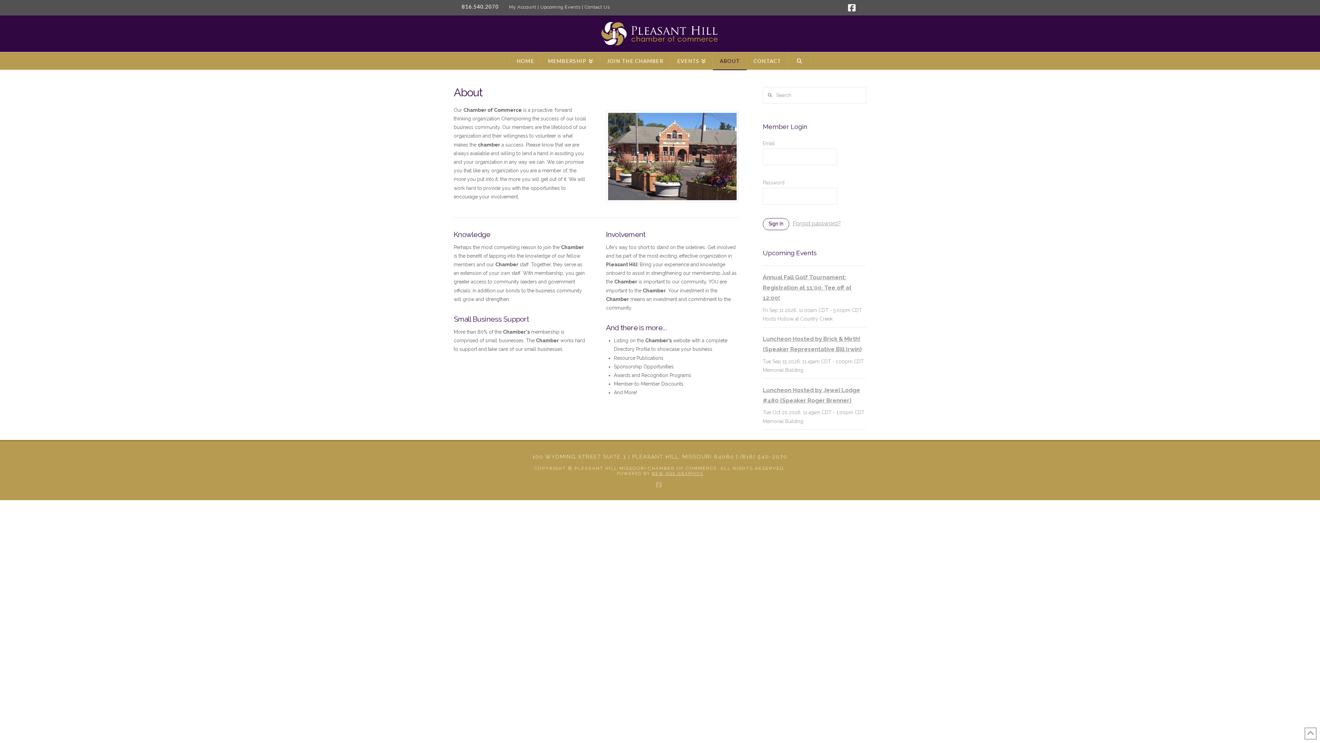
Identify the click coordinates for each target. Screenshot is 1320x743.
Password (773, 182)
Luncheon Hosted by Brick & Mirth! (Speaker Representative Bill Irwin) (812, 344)
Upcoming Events (560, 7)
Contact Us (597, 7)
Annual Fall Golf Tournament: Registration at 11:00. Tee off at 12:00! (807, 287)
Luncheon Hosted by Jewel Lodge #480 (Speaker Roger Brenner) (811, 395)
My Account (522, 7)
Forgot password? (817, 223)
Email (769, 143)
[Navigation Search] (799, 60)
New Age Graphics (677, 473)
